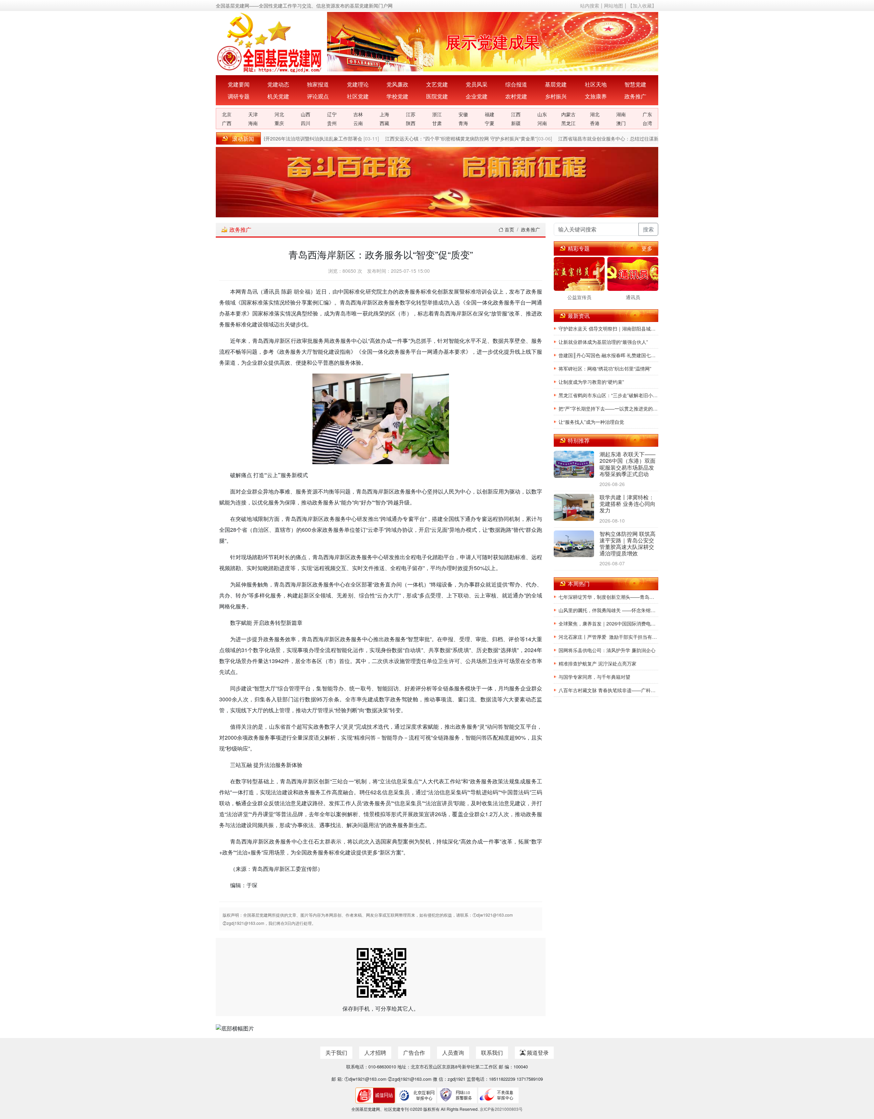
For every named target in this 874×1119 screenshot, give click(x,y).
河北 (279, 114)
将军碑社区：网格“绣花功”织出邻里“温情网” (605, 368)
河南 (542, 123)
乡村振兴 (556, 96)
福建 (489, 114)
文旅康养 (596, 96)
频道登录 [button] (537, 1052)
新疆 (516, 123)
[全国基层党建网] (270, 41)
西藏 (384, 123)
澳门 (621, 123)
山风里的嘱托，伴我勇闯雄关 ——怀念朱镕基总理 (608, 610)
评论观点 (318, 96)
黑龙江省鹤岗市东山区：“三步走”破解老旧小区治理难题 (608, 395)
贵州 (332, 123)
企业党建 (477, 96)
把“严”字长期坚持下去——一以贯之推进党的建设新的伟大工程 (608, 408)
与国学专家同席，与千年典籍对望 (594, 676)
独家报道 (318, 84)
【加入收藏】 (642, 5)
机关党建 (278, 96)
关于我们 (336, 1052)
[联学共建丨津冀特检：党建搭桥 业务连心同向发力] (574, 508)
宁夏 (489, 123)
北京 (226, 114)
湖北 (595, 114)
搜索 (648, 229)
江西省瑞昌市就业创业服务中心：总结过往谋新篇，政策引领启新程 (618, 138)
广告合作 (414, 1052)
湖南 (621, 114)
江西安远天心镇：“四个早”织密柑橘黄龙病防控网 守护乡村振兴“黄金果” (449, 138)
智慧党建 (635, 84)
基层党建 (556, 84)
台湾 (647, 123)
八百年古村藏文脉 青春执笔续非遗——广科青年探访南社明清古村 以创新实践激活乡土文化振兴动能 (608, 690)
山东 (542, 114)
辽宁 (332, 114)
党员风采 (477, 84)
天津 (253, 114)
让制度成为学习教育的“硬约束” (591, 381)
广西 (226, 123)
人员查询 (453, 1052)
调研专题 (239, 96)
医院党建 (437, 96)
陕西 (410, 123)
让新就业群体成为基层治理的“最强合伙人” (603, 341)
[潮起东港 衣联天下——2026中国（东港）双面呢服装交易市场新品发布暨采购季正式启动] (574, 465)
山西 (305, 114)
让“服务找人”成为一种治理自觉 (591, 421)
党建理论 (358, 84)
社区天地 (596, 84)
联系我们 (492, 1052)
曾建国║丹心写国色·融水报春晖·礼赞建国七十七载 (608, 355)
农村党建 (516, 96)
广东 (647, 114)
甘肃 (437, 123)
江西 (516, 114)
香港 (595, 123)
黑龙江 (568, 123)
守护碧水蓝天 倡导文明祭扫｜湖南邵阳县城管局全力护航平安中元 (608, 328)
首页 (508, 229)
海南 (253, 123)
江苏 (410, 114)
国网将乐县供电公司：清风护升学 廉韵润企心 (607, 650)
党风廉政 (397, 84)
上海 (384, 114)
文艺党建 (437, 84)
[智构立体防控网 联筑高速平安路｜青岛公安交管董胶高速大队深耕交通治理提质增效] (574, 544)
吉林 (358, 114)
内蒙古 (568, 114)
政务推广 (635, 96)
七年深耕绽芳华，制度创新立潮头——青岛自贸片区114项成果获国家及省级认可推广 (608, 596)
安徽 (463, 114)
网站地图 (613, 5)
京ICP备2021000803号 (501, 1109)
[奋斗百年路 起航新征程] (437, 182)
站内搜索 (589, 5)
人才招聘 (375, 1052)
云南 (358, 123)
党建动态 (278, 84)
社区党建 (358, 96)
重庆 (279, 123)
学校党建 (397, 96)
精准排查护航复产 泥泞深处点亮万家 (597, 663)
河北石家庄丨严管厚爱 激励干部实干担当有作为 (608, 636)
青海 (463, 123)
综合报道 (516, 84)
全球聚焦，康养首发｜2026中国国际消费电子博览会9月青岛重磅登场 (608, 623)
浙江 (437, 114)
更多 (647, 248)
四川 (305, 123)
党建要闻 (239, 84)
